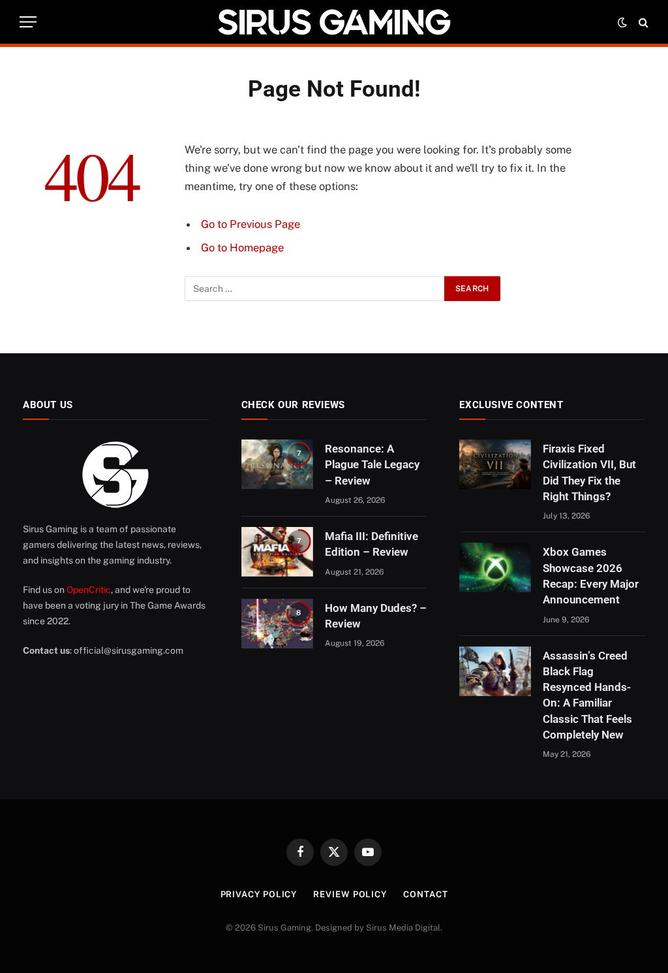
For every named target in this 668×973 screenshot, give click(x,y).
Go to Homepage (242, 247)
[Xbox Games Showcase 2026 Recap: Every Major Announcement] (495, 567)
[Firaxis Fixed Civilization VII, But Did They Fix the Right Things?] (495, 464)
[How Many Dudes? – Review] (277, 623)
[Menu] (28, 22)
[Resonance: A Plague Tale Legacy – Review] (277, 464)
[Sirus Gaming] (334, 21)
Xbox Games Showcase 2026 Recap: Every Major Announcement (591, 575)
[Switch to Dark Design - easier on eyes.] (622, 22)
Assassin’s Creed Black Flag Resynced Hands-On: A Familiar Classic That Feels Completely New (587, 695)
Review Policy (350, 894)
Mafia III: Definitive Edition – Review (371, 544)
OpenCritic (89, 589)
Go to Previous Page (250, 224)
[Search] (642, 22)
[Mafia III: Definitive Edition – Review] (277, 552)
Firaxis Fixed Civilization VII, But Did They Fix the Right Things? (589, 472)
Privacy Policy (258, 894)
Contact (425, 894)
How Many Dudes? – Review (376, 615)
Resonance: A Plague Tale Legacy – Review (372, 464)
